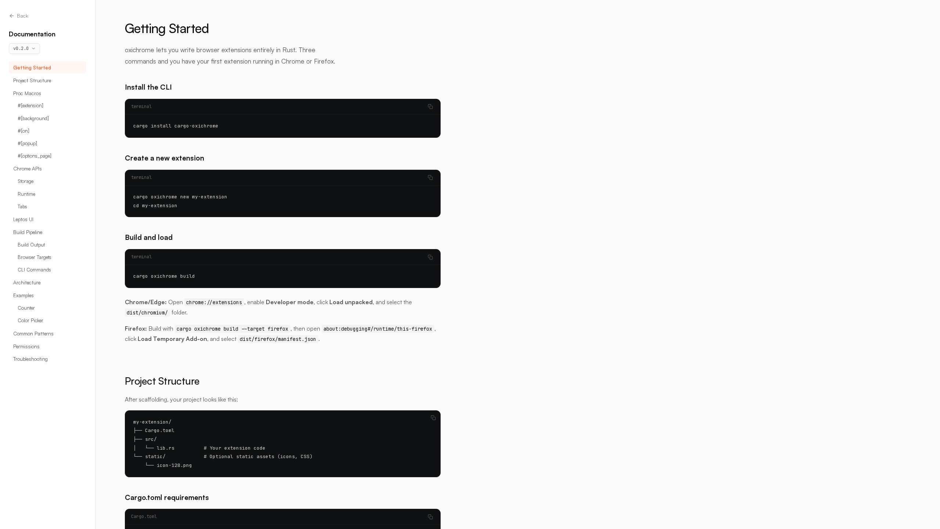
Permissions (26, 346)
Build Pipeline (27, 232)
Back (22, 15)
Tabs (22, 206)
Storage (25, 181)
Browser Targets (34, 257)
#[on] (23, 131)
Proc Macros (27, 93)
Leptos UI (23, 219)
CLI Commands (34, 270)
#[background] (33, 118)
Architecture (26, 282)
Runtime (26, 194)
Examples (23, 295)
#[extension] (30, 105)
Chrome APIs (27, 168)
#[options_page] (34, 156)
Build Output (31, 245)
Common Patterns (33, 333)
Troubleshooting (30, 359)
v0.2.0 (21, 48)
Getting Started (32, 67)
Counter (26, 308)
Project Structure (32, 80)
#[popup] (27, 143)
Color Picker (30, 320)
